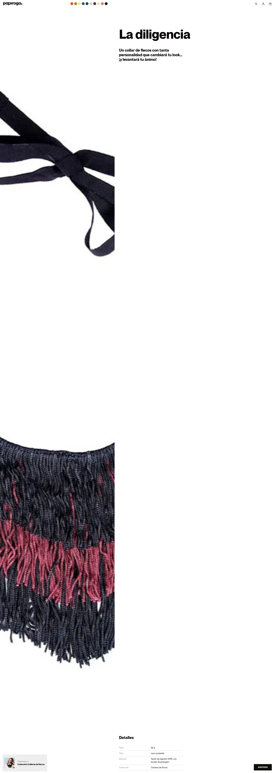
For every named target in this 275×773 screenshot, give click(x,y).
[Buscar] (256, 3)
